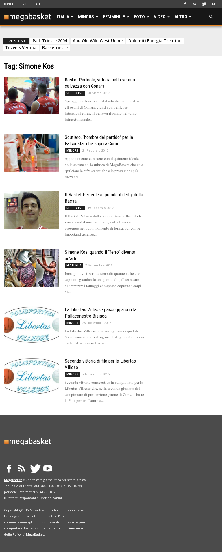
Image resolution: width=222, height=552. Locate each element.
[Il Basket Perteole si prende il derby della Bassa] (31, 210)
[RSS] (194, 4)
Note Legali (31, 4)
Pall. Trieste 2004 (50, 40)
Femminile (114, 16)
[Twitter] (204, 4)
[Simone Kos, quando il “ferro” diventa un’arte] (31, 268)
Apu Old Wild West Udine (98, 40)
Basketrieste (55, 47)
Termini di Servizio (66, 528)
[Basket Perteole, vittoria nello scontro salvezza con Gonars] (31, 95)
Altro (181, 16)
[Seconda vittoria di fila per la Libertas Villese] (31, 377)
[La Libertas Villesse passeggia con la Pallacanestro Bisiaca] (31, 325)
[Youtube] (213, 4)
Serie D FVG (75, 93)
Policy (17, 534)
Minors (86, 16)
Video (160, 16)
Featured (73, 265)
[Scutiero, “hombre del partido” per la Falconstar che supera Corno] (31, 153)
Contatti (10, 4)
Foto (139, 16)
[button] (211, 17)
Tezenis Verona (20, 47)
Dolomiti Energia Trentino (155, 40)
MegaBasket (13, 480)
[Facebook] (185, 4)
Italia (63, 16)
